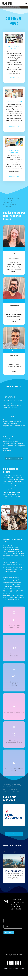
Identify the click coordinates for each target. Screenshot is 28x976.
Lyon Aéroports (14, 871)
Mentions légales (8, 968)
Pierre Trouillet (14, 355)
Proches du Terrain (9, 437)
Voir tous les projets (10, 852)
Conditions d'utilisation (18, 968)
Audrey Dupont (14, 253)
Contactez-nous (14, 955)
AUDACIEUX (9, 397)
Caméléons (9, 417)
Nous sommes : (14, 387)
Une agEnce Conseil (14, 101)
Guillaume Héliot (14, 305)
